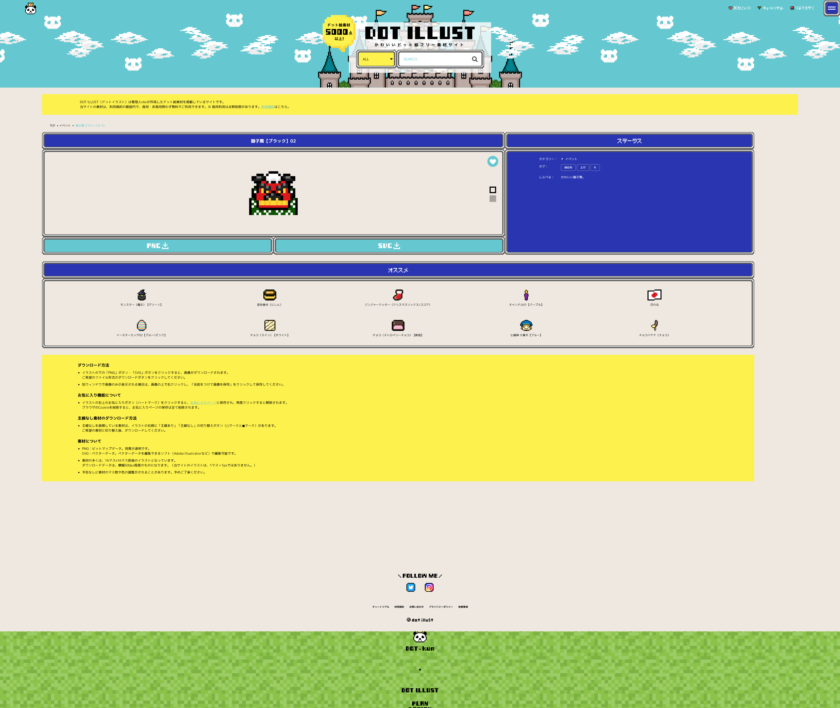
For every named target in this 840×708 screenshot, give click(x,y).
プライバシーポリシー (441, 607)
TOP (52, 125)
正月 (583, 167)
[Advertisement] (398, 518)
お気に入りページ (203, 402)
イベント (65, 125)
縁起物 (568, 167)
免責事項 (463, 607)
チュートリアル (380, 607)
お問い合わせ (416, 607)
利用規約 (267, 106)
